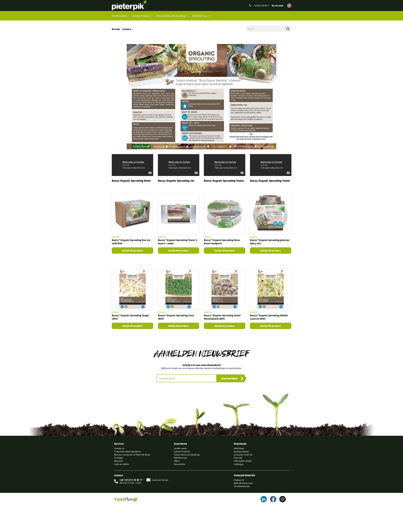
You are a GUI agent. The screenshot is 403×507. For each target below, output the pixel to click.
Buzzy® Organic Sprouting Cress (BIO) (176, 317)
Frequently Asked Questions (127, 451)
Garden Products (141, 15)
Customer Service (160, 480)
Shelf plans (239, 448)
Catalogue (238, 464)
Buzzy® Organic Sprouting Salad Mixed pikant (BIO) (222, 317)
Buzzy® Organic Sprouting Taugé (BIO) (130, 317)
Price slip (238, 457)
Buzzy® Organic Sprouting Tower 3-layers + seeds (178, 241)
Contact (126, 29)
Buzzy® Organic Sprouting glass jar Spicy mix (270, 241)
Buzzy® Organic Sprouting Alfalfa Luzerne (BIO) (269, 317)
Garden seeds (119, 15)
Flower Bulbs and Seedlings (171, 15)
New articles (179, 464)
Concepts (118, 457)
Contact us (119, 448)
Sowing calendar (241, 451)
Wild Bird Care (199, 15)
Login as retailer (121, 464)
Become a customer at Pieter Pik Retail (132, 454)
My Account (277, 5)
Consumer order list (243, 454)
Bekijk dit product (132, 250)
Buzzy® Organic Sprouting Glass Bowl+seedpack (222, 241)
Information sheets (243, 461)
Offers (176, 461)
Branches (118, 461)
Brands (116, 29)
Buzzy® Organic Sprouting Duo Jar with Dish (131, 241)
